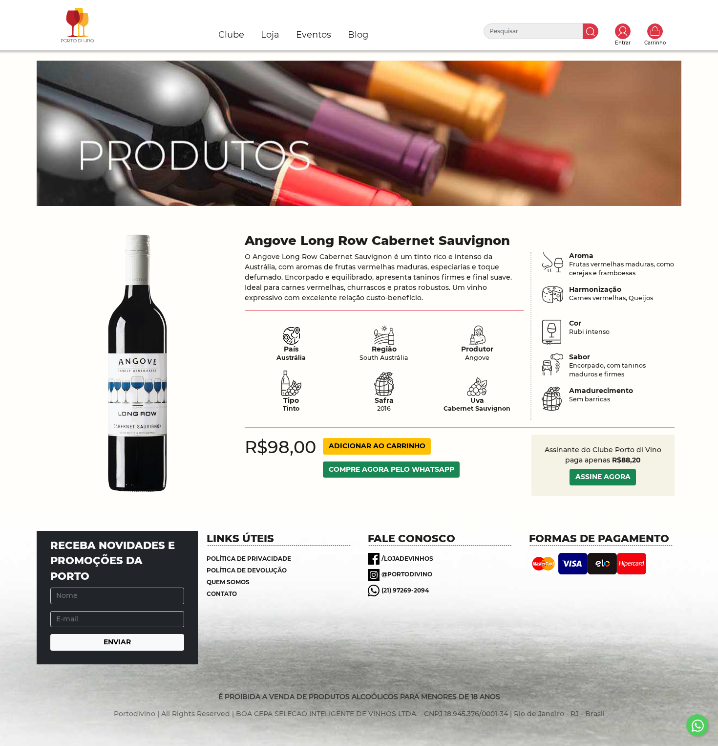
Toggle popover (623, 31)
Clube (231, 34)
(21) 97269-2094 (405, 590)
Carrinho (655, 31)
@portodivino (406, 574)
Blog (358, 34)
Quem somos (228, 582)
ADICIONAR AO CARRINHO (377, 445)
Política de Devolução (247, 570)
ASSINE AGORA (603, 476)
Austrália (291, 357)
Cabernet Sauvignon (476, 408)
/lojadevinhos (407, 558)
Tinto (291, 408)
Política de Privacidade (249, 558)
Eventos (313, 34)
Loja (270, 34)
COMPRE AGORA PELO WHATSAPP (391, 469)
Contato (222, 593)
